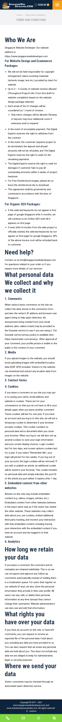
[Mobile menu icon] (57, 5)
